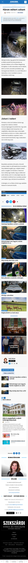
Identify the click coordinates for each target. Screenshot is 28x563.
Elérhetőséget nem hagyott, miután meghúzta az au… (11, 242)
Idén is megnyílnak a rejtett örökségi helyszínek (12, 419)
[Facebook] (7, 201)
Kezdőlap (14, 5)
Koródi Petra (5, 475)
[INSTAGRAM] (20, 513)
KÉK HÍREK (20, 12)
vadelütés (13, 195)
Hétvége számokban (7, 295)
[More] (17, 201)
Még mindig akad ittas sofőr (9, 260)
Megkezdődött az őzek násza (10, 313)
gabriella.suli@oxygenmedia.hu (15, 509)
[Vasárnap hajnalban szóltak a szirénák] (14, 215)
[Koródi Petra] (14, 468)
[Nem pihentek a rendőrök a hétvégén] (14, 269)
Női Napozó (4, 310)
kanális (22, 195)
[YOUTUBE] (17, 513)
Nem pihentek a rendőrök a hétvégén (12, 278)
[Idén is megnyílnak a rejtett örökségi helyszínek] (14, 410)
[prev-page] (2, 398)
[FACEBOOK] (18, 513)
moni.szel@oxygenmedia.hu (16, 504)
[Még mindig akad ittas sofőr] (14, 252)
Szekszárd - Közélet (6, 221)
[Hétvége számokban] (14, 287)
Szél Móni (12, 358)
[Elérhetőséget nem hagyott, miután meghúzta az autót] (14, 233)
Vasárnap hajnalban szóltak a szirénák (12, 224)
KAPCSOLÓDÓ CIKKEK (7, 370)
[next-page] (5, 398)
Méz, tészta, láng (15, 434)
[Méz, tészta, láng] (6, 435)
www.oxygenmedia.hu (14, 492)
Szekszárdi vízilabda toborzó (18, 441)
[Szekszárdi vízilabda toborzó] (6, 442)
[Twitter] (10, 201)
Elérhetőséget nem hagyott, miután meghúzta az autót (17, 384)
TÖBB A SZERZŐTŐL (9, 373)
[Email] (10, 363)
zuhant (17, 195)
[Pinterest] (14, 201)
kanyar (8, 195)
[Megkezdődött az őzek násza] (14, 304)
